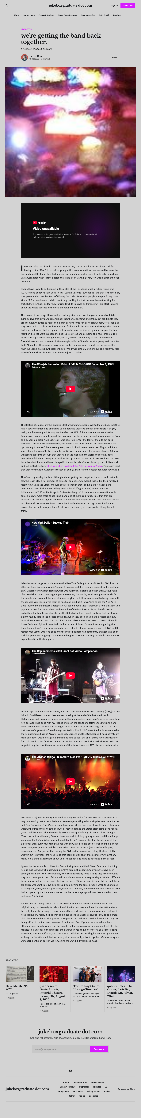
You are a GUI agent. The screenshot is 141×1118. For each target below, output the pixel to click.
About (17, 15)
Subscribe (127, 5)
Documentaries (88, 15)
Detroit (72, 1096)
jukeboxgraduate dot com (70, 5)
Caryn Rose (35, 56)
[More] (126, 15)
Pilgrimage (84, 1087)
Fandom (117, 15)
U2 (106, 1087)
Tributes (97, 1087)
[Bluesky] (70, 1070)
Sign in (114, 5)
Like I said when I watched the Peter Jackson (69, 466)
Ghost (132, 1089)
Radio (107, 1091)
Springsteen (29, 15)
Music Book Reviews (67, 15)
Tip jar (82, 1096)
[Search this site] (6, 5)
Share (114, 57)
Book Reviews (97, 1082)
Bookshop (93, 1096)
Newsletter (26, 29)
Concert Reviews (46, 15)
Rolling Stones (93, 1091)
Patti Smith (104, 15)
